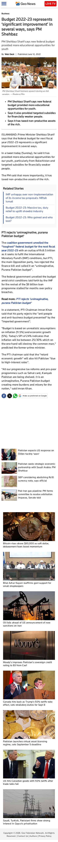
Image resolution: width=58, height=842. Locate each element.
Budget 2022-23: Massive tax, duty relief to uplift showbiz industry (27, 209)
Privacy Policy (45, 836)
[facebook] (4, 396)
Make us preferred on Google (35, 396)
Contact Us (23, 836)
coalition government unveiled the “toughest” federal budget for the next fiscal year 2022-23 (28, 246)
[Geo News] (25, 3)
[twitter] (9, 396)
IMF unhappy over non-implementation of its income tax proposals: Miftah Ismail (29, 198)
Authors (33, 836)
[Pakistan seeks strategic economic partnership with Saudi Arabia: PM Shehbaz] (9, 468)
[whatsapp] (15, 396)
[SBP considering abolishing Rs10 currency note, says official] (9, 481)
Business (5, 13)
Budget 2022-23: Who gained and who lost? (29, 219)
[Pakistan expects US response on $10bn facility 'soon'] (9, 454)
